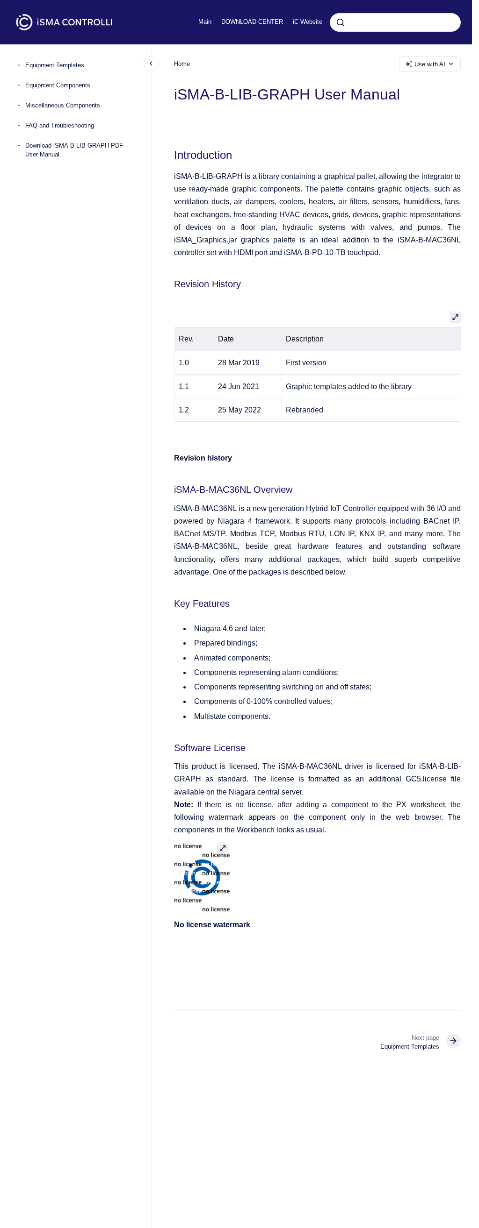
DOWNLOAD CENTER (252, 21)
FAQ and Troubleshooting (59, 125)
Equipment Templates (54, 65)
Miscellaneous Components (62, 105)
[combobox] (395, 22)
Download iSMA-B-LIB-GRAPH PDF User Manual (74, 150)
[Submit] (340, 22)
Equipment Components (57, 85)
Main (204, 21)
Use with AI (429, 64)
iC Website (307, 21)
